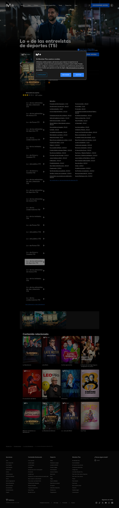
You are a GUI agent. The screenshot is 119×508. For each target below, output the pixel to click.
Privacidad (64, 502)
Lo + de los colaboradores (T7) (33, 139)
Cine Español (9, 465)
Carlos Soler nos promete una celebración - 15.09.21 (61, 176)
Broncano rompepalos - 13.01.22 (83, 147)
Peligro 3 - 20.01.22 (55, 145)
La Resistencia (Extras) (48, 431)
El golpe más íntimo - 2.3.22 (57, 142)
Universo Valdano (54, 471)
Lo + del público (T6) (33, 232)
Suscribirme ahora (100, 5)
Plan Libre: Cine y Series (77, 476)
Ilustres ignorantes (66, 365)
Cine (29, 5)
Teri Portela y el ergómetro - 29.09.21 (84, 170)
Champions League (54, 462)
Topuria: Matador (54, 481)
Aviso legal (56, 502)
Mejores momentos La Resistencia (29, 431)
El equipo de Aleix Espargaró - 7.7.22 (59, 104)
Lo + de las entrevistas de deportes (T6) (34, 191)
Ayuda (98, 460)
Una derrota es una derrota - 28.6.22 (59, 106)
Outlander (30, 467)
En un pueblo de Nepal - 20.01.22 (58, 147)
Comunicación (75, 492)
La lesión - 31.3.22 (54, 129)
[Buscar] (89, 5)
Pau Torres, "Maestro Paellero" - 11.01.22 (85, 153)
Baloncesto (52, 474)
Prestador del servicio (44, 502)
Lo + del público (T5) (33, 239)
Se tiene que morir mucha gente (35, 469)
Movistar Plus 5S (31, 492)
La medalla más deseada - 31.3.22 (58, 132)
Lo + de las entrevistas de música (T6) (34, 200)
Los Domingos (31, 465)
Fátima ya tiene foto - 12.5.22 (82, 118)
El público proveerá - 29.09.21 (82, 168)
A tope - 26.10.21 (79, 165)
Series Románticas (10, 483)
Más (76, 5)
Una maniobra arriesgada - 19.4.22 (58, 127)
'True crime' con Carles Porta (34, 481)
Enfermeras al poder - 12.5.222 (58, 120)
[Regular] (27, 95)
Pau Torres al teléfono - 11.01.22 (58, 153)
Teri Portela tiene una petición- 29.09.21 (60, 170)
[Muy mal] (23, 95)
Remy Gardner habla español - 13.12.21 (85, 160)
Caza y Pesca (31, 490)
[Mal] (25, 95)
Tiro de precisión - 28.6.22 (81, 104)
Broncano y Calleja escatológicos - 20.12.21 (86, 155)
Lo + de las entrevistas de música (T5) (34, 271)
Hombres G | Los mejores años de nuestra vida (38, 476)
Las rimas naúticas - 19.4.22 (82, 127)
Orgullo (7, 492)
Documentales (9, 487)
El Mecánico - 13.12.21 (55, 160)
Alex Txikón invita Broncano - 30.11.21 (59, 165)
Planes (73, 478)
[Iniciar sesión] (111, 5)
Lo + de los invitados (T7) (33, 147)
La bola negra (31, 462)
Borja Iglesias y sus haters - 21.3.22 (58, 134)
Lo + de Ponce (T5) (33, 245)
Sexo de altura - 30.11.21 (81, 163)
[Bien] (29, 95)
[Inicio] (10, 5)
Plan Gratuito (75, 481)
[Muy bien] (31, 95)
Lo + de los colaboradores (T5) (33, 299)
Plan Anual (74, 483)
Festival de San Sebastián (33, 483)
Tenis (60, 5)
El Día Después (53, 469)
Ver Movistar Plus (76, 460)
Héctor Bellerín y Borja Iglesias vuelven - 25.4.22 (60, 124)
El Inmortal (30, 471)
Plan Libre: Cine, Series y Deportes (79, 474)
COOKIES (73, 502)
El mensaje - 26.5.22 (80, 109)
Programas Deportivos (33, 487)
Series (22, 5)
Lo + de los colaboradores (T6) (33, 209)
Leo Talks (44, 398)
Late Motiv (45, 365)
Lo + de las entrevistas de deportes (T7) (34, 130)
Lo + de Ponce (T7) (32, 122)
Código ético (75, 469)
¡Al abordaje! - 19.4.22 (80, 123)
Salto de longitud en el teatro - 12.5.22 (59, 118)
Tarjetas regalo (75, 490)
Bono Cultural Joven (76, 485)
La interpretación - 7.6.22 (56, 109)
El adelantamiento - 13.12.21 (57, 163)
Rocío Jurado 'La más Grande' (34, 478)
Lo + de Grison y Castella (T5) (32, 253)
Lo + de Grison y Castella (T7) (32, 156)
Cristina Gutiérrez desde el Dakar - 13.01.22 (61, 150)
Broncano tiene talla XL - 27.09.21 (83, 173)
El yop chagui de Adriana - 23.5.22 (58, 111)
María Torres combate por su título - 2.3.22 (61, 140)
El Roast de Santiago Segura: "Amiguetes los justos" (89, 365)
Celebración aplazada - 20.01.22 (83, 145)
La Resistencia (27, 365)
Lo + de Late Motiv (66, 431)
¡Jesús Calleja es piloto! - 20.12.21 (58, 158)
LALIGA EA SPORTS (54, 465)
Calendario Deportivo (55, 487)
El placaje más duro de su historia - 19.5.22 (60, 115)
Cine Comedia (9, 467)
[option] (28, 320)
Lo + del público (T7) (33, 164)
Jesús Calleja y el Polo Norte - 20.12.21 (85, 158)
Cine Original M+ (9, 462)
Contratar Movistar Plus (77, 471)
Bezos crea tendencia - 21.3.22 (83, 134)
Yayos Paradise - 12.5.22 (81, 120)
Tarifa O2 (74, 487)
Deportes (68, 5)
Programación (53, 492)
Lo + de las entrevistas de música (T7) (34, 114)
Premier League (53, 467)
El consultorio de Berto (29, 398)
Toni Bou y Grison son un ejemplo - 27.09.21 (60, 173)
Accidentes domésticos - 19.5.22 (83, 115)
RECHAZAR (65, 75)
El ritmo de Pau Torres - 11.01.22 (83, 150)
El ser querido (31, 460)
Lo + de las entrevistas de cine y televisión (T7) (34, 105)
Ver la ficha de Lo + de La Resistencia (35, 304)
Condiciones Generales (77, 467)
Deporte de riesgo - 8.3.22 (56, 137)
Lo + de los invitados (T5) (33, 279)
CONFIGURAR (41, 75)
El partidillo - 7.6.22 (80, 106)
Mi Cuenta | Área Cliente (77, 465)
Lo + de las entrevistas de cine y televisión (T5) (34, 289)
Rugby (51, 478)
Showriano (64, 398)
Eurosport (52, 485)
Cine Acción (8, 469)
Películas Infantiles (10, 476)
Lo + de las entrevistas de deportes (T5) (34, 262)
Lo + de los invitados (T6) (33, 217)
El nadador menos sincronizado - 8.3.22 (85, 137)
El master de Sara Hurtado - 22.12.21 (59, 155)
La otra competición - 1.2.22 (82, 142)
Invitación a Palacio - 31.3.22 (82, 129)
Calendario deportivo (48, 5)
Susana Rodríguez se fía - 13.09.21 (83, 176)
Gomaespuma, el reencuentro (89, 398)
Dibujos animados (32, 485)
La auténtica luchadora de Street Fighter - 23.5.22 (86, 112)
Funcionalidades (75, 462)
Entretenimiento (9, 490)
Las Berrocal (31, 474)
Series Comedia (9, 485)
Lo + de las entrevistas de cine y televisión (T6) (34, 181)
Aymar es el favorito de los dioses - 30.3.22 (86, 132)
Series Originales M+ (10, 481)
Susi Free (83, 431)
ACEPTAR (78, 75)
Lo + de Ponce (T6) (33, 225)
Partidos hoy (53, 490)
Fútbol (36, 5)
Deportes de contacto (55, 483)
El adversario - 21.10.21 (55, 168)
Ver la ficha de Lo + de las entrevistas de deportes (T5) (64, 180)
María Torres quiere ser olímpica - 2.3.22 (85, 140)
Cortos (7, 471)
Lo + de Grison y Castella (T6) (32, 172)
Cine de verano (9, 474)
